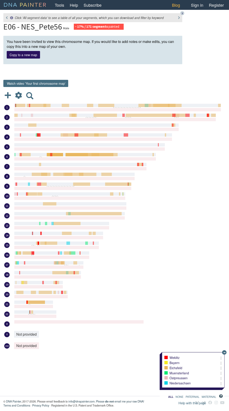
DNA (25, 4)
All (170, 396)
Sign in (197, 5)
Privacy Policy (40, 405)
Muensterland (179, 373)
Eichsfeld (176, 368)
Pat (192, 396)
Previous (6, 17)
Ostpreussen (179, 378)
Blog (176, 5)
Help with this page (192, 402)
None (179, 396)
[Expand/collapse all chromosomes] (7, 95)
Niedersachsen (180, 383)
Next (179, 17)
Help (74, 5)
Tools (59, 5)
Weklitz (175, 358)
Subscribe (93, 5)
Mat (209, 396)
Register (216, 5)
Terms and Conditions (16, 405)
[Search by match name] (30, 95)
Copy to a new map (23, 55)
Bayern (175, 363)
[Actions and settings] (18, 95)
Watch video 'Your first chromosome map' (36, 83)
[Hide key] (224, 352)
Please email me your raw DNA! (120, 401)
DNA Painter (13, 401)
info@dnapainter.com (81, 401)
